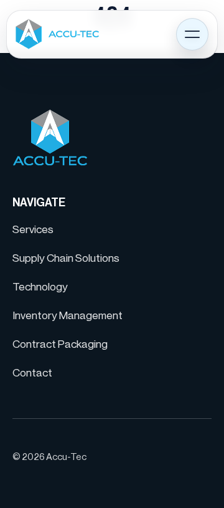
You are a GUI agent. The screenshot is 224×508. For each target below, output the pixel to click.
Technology (40, 287)
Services (33, 229)
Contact (32, 373)
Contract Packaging (60, 344)
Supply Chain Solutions (65, 258)
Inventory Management (67, 315)
